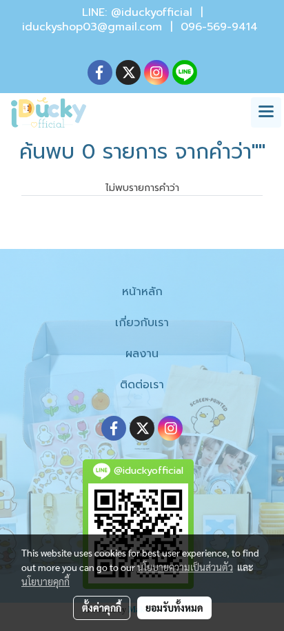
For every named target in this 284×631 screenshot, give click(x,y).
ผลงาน (142, 353)
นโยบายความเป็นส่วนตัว (185, 567)
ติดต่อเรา (142, 385)
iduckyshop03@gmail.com (92, 27)
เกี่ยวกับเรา (142, 322)
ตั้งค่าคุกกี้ (101, 607)
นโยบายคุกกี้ (45, 581)
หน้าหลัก (142, 291)
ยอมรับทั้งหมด (174, 607)
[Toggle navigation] (266, 112)
